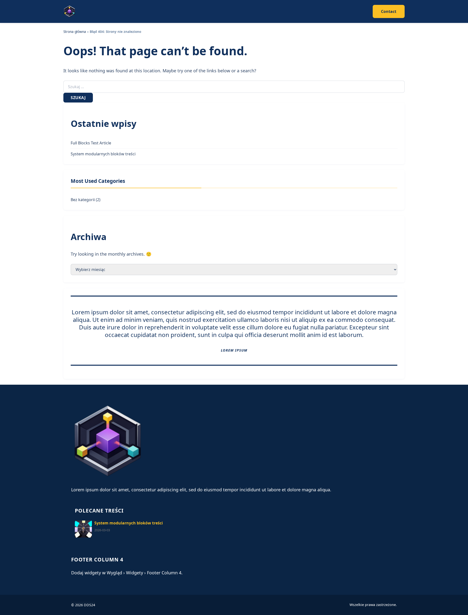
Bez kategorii (83, 199)
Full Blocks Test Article (91, 143)
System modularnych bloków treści (103, 154)
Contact (388, 11)
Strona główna (74, 31)
